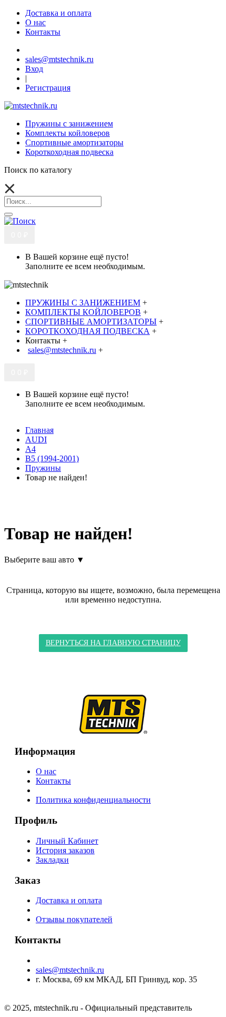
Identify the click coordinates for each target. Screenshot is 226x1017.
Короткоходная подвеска (69, 151)
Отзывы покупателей (74, 919)
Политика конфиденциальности (93, 799)
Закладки (52, 859)
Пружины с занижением (69, 123)
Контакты (53, 780)
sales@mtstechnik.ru (70, 969)
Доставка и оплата (69, 900)
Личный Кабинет (67, 840)
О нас (46, 771)
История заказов (65, 850)
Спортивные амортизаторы (74, 142)
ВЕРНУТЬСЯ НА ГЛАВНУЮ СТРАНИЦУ (113, 643)
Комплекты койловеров (67, 133)
